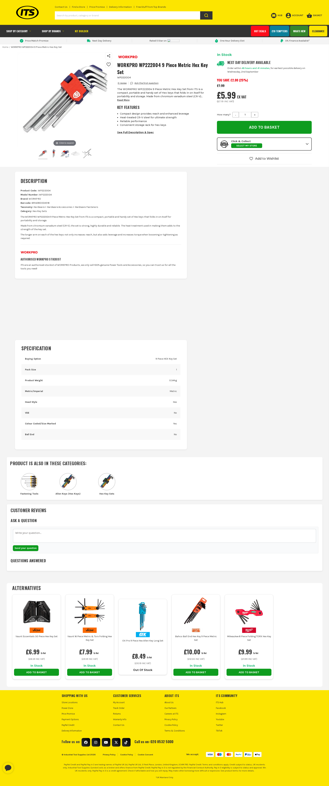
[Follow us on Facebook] (86, 742)
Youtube (220, 719)
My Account (119, 702)
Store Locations (70, 702)
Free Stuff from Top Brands (151, 6)
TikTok (219, 730)
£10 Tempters (280, 31)
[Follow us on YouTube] (106, 742)
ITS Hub (219, 702)
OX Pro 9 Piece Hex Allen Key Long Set (142, 640)
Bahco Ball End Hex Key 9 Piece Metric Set (196, 638)
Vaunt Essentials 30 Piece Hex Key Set (37, 636)
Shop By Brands (51, 31)
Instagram (221, 713)
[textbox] (164, 536)
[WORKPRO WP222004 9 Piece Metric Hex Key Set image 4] (86, 154)
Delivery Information (120, 6)
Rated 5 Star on (158, 40)
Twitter (219, 725)
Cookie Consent (145, 754)
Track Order (118, 708)
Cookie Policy (171, 725)
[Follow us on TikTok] (126, 742)
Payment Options (70, 719)
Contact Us (61, 6)
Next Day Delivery (101, 40)
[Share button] (108, 55)
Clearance (318, 31)
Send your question (26, 548)
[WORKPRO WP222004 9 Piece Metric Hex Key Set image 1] (53, 154)
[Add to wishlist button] (108, 64)
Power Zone (67, 708)
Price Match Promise (36, 40)
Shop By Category (17, 31)
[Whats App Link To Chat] (19, 766)
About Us (169, 702)
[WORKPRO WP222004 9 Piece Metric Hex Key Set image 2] (64, 154)
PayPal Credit (68, 725)
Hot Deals (260, 31)
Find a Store (78, 6)
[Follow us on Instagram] (96, 742)
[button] (264, 144)
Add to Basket (36, 672)
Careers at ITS (171, 713)
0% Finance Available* (297, 40)
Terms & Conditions (174, 730)
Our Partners (170, 708)
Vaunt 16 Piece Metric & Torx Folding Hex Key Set (90, 638)
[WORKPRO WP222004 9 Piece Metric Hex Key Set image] (42, 154)
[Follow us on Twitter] (116, 742)
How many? (224, 114)
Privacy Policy (171, 719)
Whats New (299, 31)
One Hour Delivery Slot (232, 40)
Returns (117, 713)
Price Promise (97, 6)
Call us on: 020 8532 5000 (154, 741)
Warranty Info (119, 719)
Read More (123, 100)
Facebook (221, 708)
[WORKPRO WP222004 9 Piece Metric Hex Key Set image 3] (75, 154)
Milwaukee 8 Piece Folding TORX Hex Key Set (249, 638)
